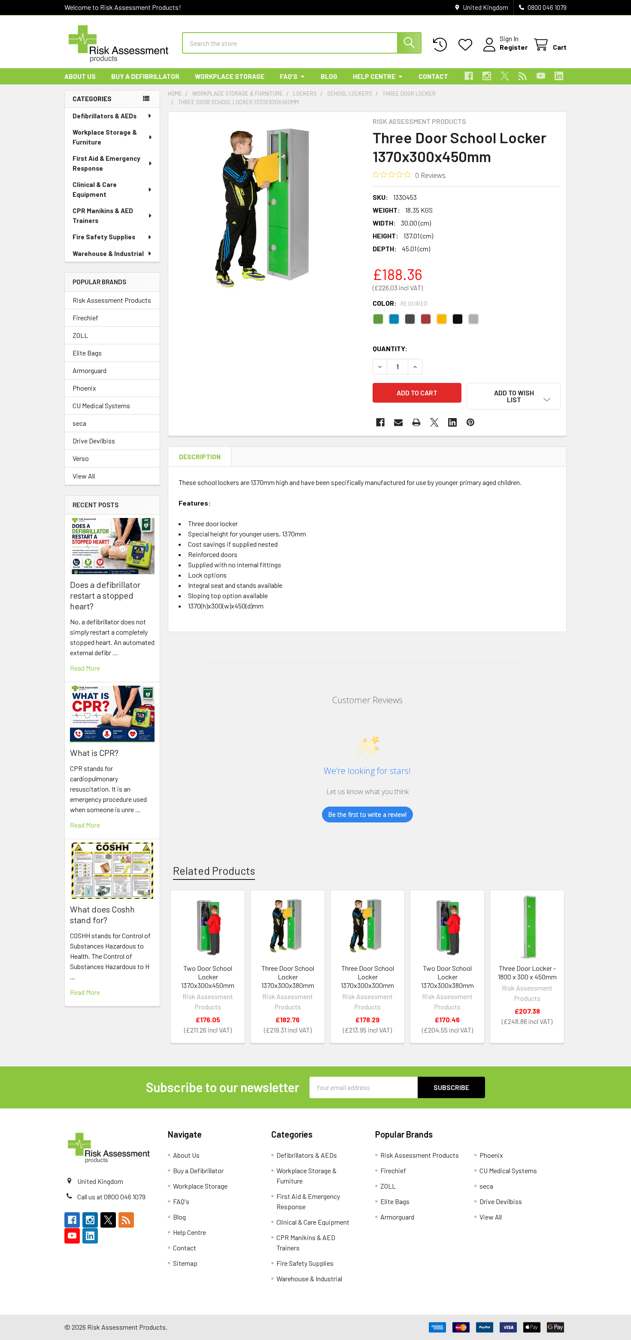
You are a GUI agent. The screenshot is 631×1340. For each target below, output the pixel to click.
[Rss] (523, 76)
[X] (505, 76)
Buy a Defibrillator (145, 76)
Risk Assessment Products (112, 300)
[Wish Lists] (467, 44)
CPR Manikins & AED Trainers (103, 215)
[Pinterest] (470, 422)
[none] (267, 211)
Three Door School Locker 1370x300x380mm (287, 976)
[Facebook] (468, 76)
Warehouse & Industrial (108, 253)
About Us (80, 76)
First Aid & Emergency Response (106, 163)
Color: (400, 303)
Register (514, 47)
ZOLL (80, 335)
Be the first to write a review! (367, 814)
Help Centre (374, 76)
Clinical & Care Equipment (95, 189)
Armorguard (89, 370)
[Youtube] (541, 76)
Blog (329, 76)
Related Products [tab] (214, 870)
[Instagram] (486, 76)
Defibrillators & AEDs (105, 116)
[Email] (398, 422)
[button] (514, 396)
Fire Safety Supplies (104, 237)
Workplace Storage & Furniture (105, 137)
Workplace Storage (229, 76)
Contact (433, 76)
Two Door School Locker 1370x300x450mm (207, 976)
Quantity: (390, 348)
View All (84, 476)
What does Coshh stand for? (102, 914)
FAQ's (288, 76)
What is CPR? (94, 752)
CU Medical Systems (101, 405)
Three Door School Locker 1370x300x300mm (367, 976)
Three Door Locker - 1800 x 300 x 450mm (527, 972)
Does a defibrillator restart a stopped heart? (105, 595)
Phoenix (84, 388)
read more (85, 668)
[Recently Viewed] (442, 44)
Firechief (85, 317)
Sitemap (185, 1263)
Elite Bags (87, 353)
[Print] (416, 422)
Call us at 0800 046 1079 (111, 1196)
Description (200, 457)
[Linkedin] (559, 76)
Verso (81, 458)
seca (79, 423)
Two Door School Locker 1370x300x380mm (447, 976)
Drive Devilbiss (94, 441)
